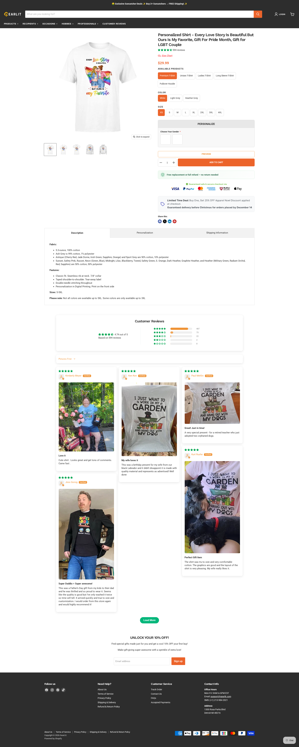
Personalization (145, 232)
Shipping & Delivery (107, 702)
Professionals (87, 23)
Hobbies (67, 23)
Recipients (29, 23)
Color (162, 92)
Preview (206, 154)
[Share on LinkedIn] (169, 221)
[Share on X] (165, 221)
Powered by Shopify (53, 738)
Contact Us (156, 694)
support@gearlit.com (221, 696)
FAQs (153, 698)
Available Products (171, 68)
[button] (165, 50)
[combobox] (139, 14)
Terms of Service (105, 694)
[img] (66, 371)
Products (10, 23)
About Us (102, 689)
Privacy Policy (104, 698)
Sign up (178, 661)
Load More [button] (149, 620)
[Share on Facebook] (160, 221)
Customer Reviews (114, 23)
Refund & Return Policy (109, 706)
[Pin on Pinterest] (174, 221)
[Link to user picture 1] (86, 417)
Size (160, 107)
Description (77, 232)
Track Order (156, 689)
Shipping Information (217, 232)
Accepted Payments (160, 702)
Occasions (49, 23)
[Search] (258, 14)
